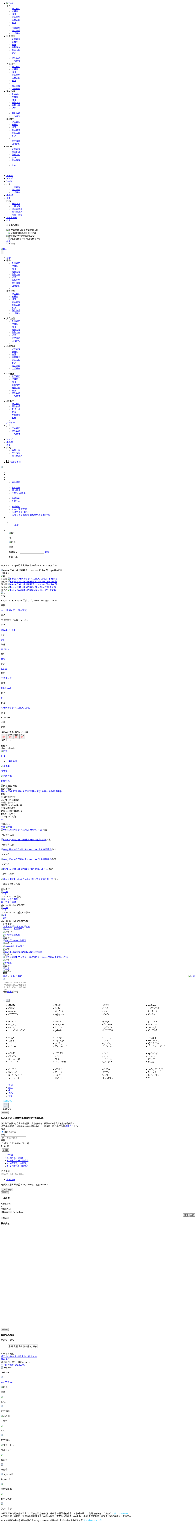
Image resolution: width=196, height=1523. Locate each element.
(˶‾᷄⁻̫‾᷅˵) (57, 1008)
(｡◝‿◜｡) (105, 1008)
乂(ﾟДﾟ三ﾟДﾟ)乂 (156, 1069)
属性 (3, 1140)
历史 (8, 198)
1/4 (2, 640)
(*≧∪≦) (11, 1027)
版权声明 (14, 1356)
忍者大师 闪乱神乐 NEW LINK (15, 708)
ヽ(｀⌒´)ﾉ (106, 1038)
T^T (57, 1056)
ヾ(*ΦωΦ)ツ (154, 1008)
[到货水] (9, 963)
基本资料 (16, 487)
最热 (20, 976)
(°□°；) (58, 1078)
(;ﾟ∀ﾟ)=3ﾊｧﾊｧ (15, 1075)
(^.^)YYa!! (152, 1030)
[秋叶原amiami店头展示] (14, 940)
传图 (8, 480)
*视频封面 (6, 1204)
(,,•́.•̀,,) (104, 1011)
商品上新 (16, 203)
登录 (8, 220)
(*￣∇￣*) (13, 1014)
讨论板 (9, 178)
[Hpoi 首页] (9, 3)
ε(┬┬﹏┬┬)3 (14, 1059)
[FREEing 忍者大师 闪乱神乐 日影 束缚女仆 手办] (25, 869)
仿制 (26, 1143)
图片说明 (5, 1171)
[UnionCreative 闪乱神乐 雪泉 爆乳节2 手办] (22, 830)
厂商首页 (16, 187)
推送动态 (16, 506)
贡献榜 (9, 175)
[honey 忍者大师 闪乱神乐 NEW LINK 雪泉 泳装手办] (26, 849)
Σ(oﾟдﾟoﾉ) (12, 1072)
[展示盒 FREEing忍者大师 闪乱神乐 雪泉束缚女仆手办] (27, 879)
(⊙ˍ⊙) (58, 1075)
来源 (3, 1129)
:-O (149, 1078)
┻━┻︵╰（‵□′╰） (158, 1046)
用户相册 (10, 477)
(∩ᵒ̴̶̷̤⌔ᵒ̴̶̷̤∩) (105, 1005)
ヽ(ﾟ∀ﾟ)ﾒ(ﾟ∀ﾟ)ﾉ (16, 1030)
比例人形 (10, 610)
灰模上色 (16, 154)
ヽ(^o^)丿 (152, 1027)
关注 (4, 736)
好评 (14, 22)
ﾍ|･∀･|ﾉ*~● (107, 1024)
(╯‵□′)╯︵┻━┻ (110, 1046)
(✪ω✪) (11, 1005)
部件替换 (16, 1143)
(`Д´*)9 (58, 1038)
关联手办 (16, 501)
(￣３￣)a (152, 1011)
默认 (5, 976)
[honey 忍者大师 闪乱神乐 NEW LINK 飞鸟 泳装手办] (26, 859)
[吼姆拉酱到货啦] (11, 935)
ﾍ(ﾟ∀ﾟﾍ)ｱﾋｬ (107, 1030)
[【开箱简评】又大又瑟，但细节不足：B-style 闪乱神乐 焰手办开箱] (35, 957)
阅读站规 (7, 1101)
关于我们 (5, 1356)
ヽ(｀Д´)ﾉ (59, 1040)
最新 (13, 976)
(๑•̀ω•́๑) (11, 1011)
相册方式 (69, 1126)
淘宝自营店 (17, 209)
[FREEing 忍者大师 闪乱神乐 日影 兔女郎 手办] (23, 839)
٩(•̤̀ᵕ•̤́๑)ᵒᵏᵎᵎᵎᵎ (59, 1014)
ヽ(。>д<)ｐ (61, 1062)
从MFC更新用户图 (20, 512)
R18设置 (5, 1146)
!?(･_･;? (58, 1072)
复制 (47, 552)
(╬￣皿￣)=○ (154, 1043)
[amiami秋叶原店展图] (13, 946)
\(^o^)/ (58, 1022)
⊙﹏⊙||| (105, 1075)
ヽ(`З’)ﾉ (105, 1040)
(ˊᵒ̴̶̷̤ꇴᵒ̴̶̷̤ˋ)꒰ (11, 1008)
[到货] (9, 968)
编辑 (8, 485)
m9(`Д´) (12, 1038)
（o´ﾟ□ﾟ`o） (14, 1062)
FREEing (5, 649)
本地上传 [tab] (10, 1179)
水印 (3, 1135)
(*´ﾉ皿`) (152, 1038)
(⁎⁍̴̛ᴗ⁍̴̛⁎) (152, 1005)
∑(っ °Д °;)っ (107, 1078)
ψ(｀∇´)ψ (59, 1011)
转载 (13, 1132)
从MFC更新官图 (19, 509)
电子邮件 (5, 1365)
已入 (22, 736)
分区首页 (16, 8)
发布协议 (5, 1359)
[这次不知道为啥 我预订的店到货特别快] (22, 952)
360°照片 (10, 181)
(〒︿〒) (152, 1059)
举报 (16, 525)
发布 (14, 165)
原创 (6, 1132)
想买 (10, 736)
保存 (10, 1190)
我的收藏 (16, 30)
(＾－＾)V (153, 1022)
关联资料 (16, 498)
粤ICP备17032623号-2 (93, 1520)
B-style (4, 668)
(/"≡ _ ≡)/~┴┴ (61, 1046)
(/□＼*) (105, 1053)
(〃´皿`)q (59, 1043)
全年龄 (10, 1155)
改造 (14, 157)
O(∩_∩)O (59, 1024)
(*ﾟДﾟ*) (12, 1069)
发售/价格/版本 (19, 493)
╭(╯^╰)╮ (107, 1059)
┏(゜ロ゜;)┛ (14, 1078)
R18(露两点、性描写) (17, 1163)
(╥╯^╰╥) (153, 1053)
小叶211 (5, 918)
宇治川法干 (6, 678)
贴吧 (12, 1365)
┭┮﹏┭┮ (153, 1056)
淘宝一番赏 (17, 215)
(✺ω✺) (58, 1005)
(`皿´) (11, 1040)
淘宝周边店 (17, 212)
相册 (14, 14)
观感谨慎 (22, 610)
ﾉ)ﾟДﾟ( (58, 1069)
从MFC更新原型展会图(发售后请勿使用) (31, 515)
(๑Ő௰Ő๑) (106, 1014)
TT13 (3, 894)
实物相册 (16, 482)
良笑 (3, 659)
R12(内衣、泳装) (15, 1158)
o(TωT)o (12, 1053)
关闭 (4, 1190)
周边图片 (16, 490)
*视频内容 (6, 1209)
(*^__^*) (12, 1024)
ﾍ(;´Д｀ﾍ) (59, 1059)
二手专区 (16, 206)
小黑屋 (9, 195)
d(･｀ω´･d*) (153, 1040)
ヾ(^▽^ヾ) (107, 1027)
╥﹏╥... (105, 1056)
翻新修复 (16, 160)
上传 (192, 1215)
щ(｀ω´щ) (107, 1043)
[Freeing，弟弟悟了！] (13, 929)
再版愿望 (16, 28)
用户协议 (23, 1356)
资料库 (15, 11)
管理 (8, 504)
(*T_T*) (59, 1053)
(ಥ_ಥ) (151, 1062)
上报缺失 (16, 33)
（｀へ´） (13, 1043)
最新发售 (16, 17)
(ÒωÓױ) (151, 1014)
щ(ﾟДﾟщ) (106, 1069)
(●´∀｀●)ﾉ (13, 1022)
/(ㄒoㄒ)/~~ (13, 1056)
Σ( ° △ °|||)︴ (153, 1075)
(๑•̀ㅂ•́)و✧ (59, 1030)
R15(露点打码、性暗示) (18, 1160)
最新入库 (16, 20)
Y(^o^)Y (105, 1022)
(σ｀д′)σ (12, 1046)
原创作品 (16, 152)
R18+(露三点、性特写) (17, 1166)
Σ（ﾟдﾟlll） (153, 1072)
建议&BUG (20, 1365)
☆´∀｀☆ (152, 1024)
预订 (16, 736)
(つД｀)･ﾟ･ (107, 1062)
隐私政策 (32, 1356)
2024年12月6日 (8, 630)
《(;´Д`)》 (106, 1072)
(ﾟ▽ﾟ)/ (58, 1027)
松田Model (6, 688)
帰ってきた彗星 (8, 902)
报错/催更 (10, 518)
